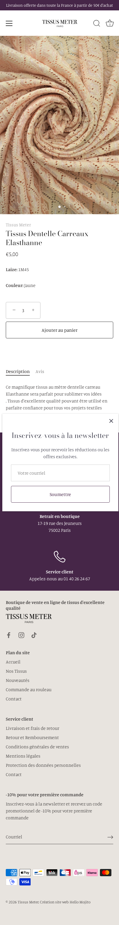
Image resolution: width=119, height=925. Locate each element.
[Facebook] (9, 634)
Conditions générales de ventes (37, 746)
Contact (14, 699)
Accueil (13, 662)
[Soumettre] (110, 837)
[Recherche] (96, 24)
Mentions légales (23, 756)
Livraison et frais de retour (32, 728)
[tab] (21, 371)
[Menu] (9, 23)
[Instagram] (21, 634)
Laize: (11, 269)
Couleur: (14, 285)
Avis (40, 371)
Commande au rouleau (28, 689)
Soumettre (60, 494)
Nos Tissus (16, 671)
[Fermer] (111, 421)
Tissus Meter (18, 224)
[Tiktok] (34, 634)
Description (18, 371)
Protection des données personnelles (43, 765)
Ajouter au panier (59, 330)
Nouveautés (17, 680)
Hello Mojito (80, 902)
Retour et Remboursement (32, 737)
